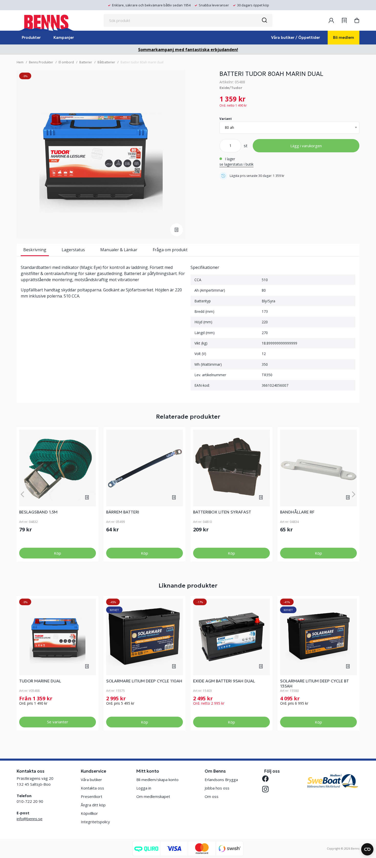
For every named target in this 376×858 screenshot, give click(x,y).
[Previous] (22, 494)
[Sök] (264, 20)
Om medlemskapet (153, 796)
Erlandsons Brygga (221, 779)
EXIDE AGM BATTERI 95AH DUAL (224, 680)
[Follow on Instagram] (267, 789)
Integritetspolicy (95, 821)
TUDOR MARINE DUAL (40, 680)
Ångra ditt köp (93, 804)
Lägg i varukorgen (306, 145)
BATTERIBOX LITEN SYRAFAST (222, 511)
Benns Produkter (41, 62)
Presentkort (91, 796)
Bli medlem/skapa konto (157, 779)
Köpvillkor (89, 813)
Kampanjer (63, 37)
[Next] (353, 494)
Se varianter (57, 721)
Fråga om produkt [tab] (170, 250)
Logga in (143, 788)
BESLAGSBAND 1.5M (38, 511)
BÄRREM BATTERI (122, 511)
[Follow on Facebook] (267, 778)
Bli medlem (343, 37)
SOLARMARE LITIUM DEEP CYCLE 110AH (144, 680)
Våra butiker (91, 779)
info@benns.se (29, 818)
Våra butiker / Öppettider (295, 37)
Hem (20, 62)
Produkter (31, 37)
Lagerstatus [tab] (73, 250)
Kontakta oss (92, 788)
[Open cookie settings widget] (367, 849)
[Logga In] (331, 20)
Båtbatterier (106, 62)
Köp (57, 553)
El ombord (66, 62)
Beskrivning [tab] (34, 250)
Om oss (211, 796)
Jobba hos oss (217, 788)
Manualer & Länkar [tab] (118, 250)
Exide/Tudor (230, 87)
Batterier (85, 62)
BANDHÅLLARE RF (297, 511)
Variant (225, 119)
